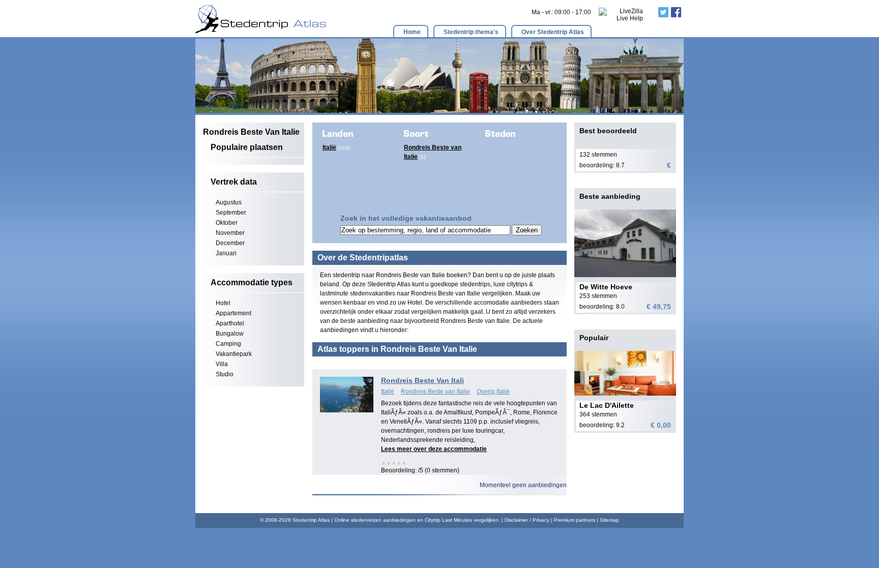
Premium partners (574, 520)
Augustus (229, 202)
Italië (329, 147)
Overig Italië (493, 391)
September (231, 212)
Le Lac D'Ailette (606, 405)
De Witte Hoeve (605, 287)
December (230, 243)
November (230, 232)
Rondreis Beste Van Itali (422, 380)
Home (412, 32)
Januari (226, 253)
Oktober (227, 222)
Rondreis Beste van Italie (435, 391)
